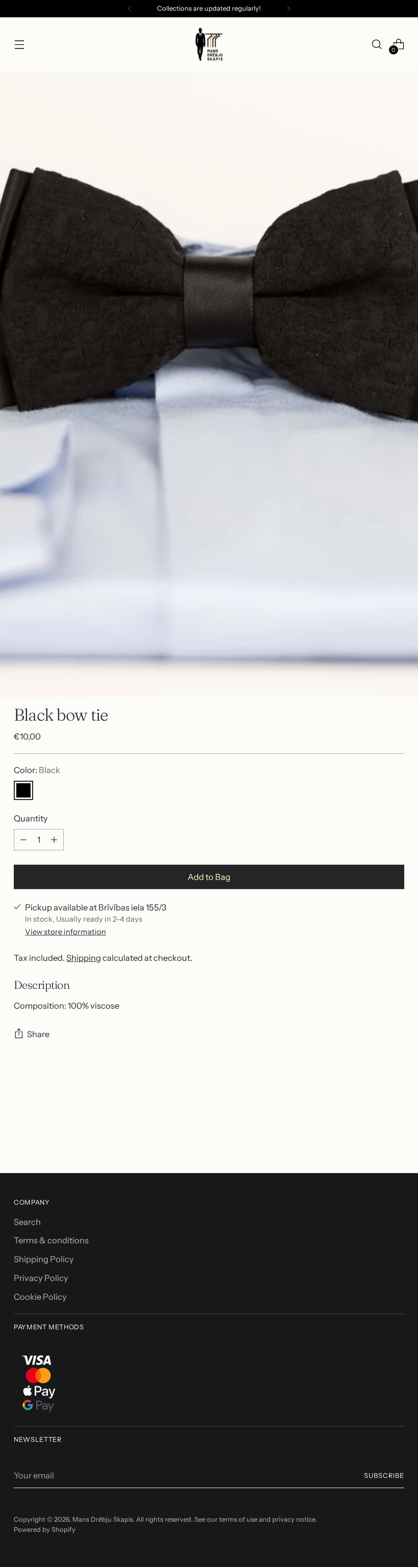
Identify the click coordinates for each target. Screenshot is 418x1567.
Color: (37, 770)
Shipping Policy (44, 1259)
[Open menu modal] (19, 44)
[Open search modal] (377, 44)
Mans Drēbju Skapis (102, 1519)
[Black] (23, 790)
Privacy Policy (41, 1278)
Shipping (83, 958)
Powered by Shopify (44, 1529)
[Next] (288, 8)
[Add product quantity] (54, 840)
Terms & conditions (51, 1240)
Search (27, 1222)
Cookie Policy (40, 1297)
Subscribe (384, 1475)
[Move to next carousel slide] (395, 1138)
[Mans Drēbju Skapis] (209, 44)
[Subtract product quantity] (23, 840)
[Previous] (129, 8)
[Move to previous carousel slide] (372, 1138)
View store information (65, 931)
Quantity (31, 818)
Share (38, 1034)
